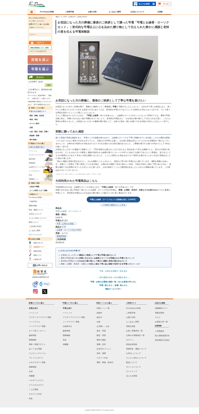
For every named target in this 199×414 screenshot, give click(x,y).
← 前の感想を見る (105, 277)
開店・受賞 (101, 335)
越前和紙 (32, 159)
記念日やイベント (104, 349)
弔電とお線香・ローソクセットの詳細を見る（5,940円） (113, 199)
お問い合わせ (41, 265)
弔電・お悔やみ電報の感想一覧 (103, 282)
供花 (30, 175)
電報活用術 (37, 251)
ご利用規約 (159, 331)
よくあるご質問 (115, 12)
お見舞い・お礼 (103, 326)
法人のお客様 (144, 4)
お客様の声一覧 (161, 322)
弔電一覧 (103, 285)
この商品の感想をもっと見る (113, 205)
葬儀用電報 (61, 236)
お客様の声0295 (82, 17)
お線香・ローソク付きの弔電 (69, 230)
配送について (33, 222)
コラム (157, 317)
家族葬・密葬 (34, 135)
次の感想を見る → (122, 277)
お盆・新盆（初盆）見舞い (39, 131)
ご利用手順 (69, 12)
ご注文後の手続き (35, 226)
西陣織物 (32, 163)
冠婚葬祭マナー (39, 247)
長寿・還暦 (101, 353)
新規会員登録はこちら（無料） (40, 48)
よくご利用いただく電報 (38, 190)
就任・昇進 (101, 331)
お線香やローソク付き (37, 167)
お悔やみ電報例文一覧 (135, 335)
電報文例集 (33, 206)
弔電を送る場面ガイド (37, 111)
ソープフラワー (34, 171)
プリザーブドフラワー (37, 155)
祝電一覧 (118, 285)
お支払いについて (137, 12)
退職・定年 (101, 344)
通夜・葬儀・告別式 (37, 115)
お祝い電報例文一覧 (134, 331)
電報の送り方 (38, 243)
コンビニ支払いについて (38, 218)
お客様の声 (37, 259)
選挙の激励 (101, 340)
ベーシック (33, 151)
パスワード (32, 34)
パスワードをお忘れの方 (38, 51)
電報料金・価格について (136, 349)
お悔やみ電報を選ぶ (36, 147)
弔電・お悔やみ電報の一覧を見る (113, 271)
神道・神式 (34, 119)
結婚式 (99, 313)
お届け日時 (92, 12)
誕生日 (99, 317)
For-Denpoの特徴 (47, 12)
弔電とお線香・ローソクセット (68, 211)
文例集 (160, 12)
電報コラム (37, 255)
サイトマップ (131, 371)
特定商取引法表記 (162, 340)
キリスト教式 (34, 123)
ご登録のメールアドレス (36, 27)
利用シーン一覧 (103, 308)
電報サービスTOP (61, 17)
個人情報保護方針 (162, 336)
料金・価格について (36, 210)
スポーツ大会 (102, 358)
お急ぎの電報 (34, 186)
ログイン (129, 340)
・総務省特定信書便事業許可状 (40, 277)
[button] (45, 284)
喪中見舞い (34, 139)
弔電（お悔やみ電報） (66, 224)
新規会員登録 (131, 344)
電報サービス (110, 289)
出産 (98, 322)
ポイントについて (35, 235)
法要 (31, 127)
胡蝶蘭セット (33, 179)
